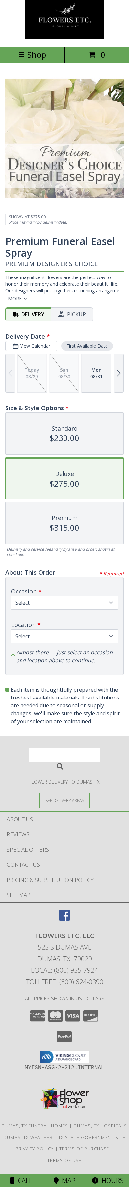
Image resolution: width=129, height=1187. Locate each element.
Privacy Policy (35, 1149)
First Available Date (87, 346)
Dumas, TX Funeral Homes (35, 1126)
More (15, 298)
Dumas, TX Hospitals (100, 1126)
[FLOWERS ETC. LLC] (64, 37)
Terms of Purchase (84, 1149)
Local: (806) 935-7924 (64, 970)
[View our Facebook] (64, 918)
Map (67, 1180)
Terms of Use (64, 1160)
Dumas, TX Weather (28, 1137)
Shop (36, 54)
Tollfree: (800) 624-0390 (64, 981)
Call (23, 1180)
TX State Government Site (91, 1137)
